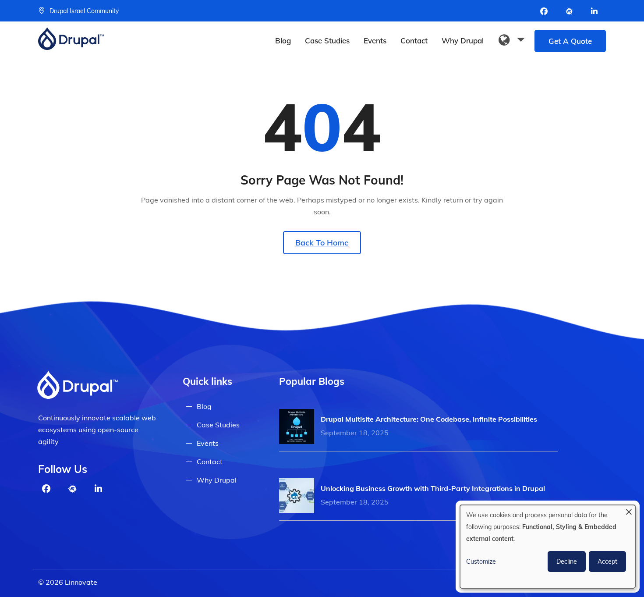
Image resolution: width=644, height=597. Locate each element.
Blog (283, 40)
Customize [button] (481, 561)
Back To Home (322, 243)
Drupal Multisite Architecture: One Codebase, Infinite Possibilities (429, 419)
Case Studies (327, 40)
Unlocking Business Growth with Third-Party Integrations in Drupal (433, 488)
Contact (414, 40)
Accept (607, 561)
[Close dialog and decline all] (628, 510)
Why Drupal (463, 40)
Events (375, 40)
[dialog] (547, 546)
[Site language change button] (511, 40)
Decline (566, 561)
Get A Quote (570, 41)
